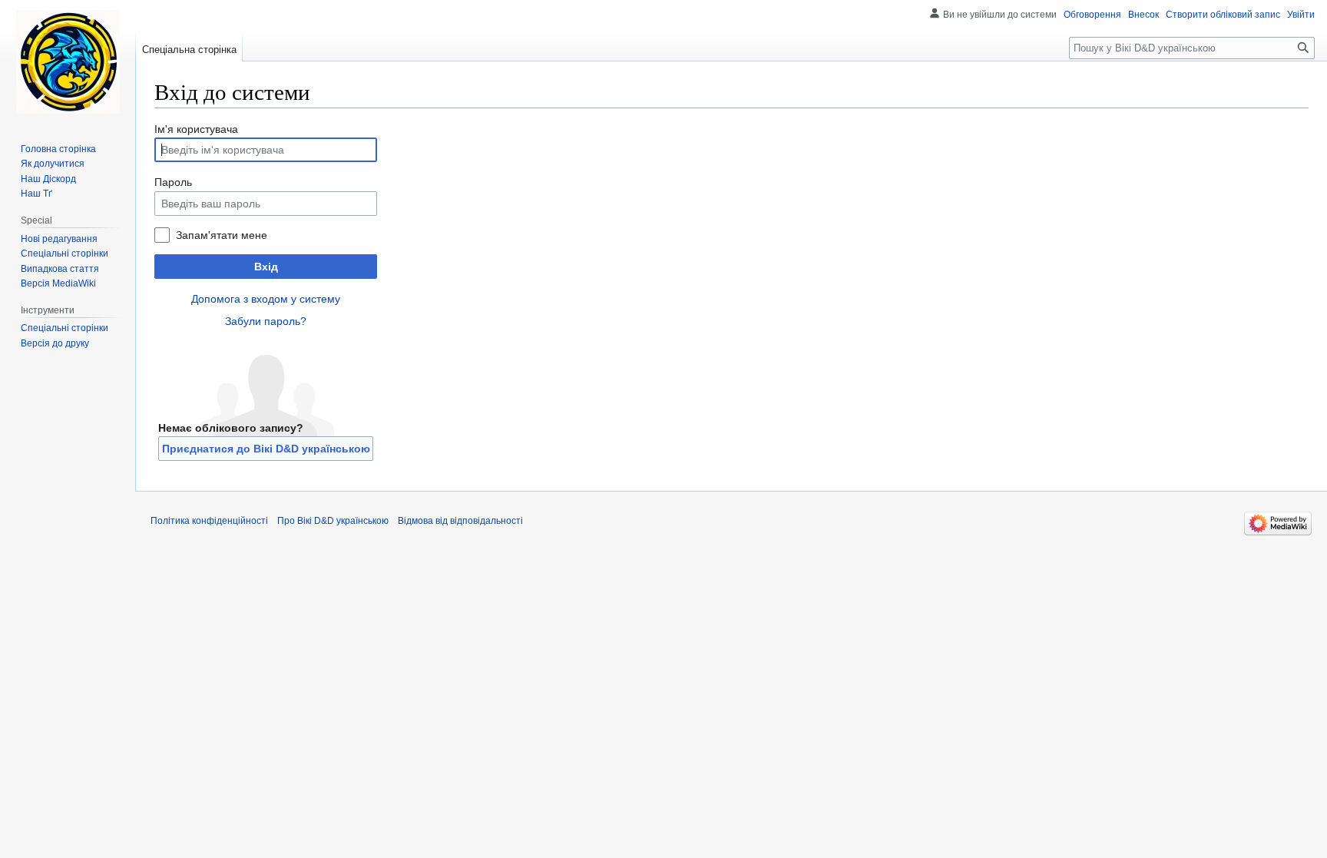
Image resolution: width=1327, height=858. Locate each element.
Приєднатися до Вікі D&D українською (266, 448)
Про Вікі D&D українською (333, 520)
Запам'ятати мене (221, 235)
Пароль (173, 182)
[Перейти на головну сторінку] (67, 61)
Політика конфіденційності (209, 520)
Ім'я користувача (196, 129)
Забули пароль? (265, 321)
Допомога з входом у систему (265, 299)
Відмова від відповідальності (460, 520)
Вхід (266, 266)
